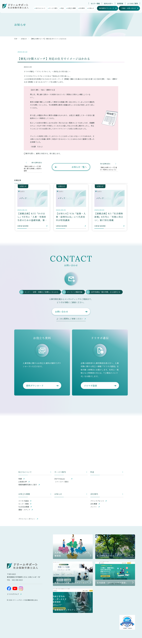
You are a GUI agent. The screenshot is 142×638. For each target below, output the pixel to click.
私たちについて (25, 472)
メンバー (93, 507)
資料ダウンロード (35, 385)
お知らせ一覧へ (79, 166)
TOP (15, 39)
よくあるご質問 (132, 3)
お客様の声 (22, 482)
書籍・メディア (24, 509)
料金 (92, 472)
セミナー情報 (95, 3)
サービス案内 (60, 472)
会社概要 (93, 504)
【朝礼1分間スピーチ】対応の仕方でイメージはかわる (48, 39)
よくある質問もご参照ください (69, 318)
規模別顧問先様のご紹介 (27, 484)
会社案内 (94, 494)
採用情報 (120, 3)
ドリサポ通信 (23, 501)
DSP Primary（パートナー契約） (62, 480)
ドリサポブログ (13, 594)
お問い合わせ (61, 311)
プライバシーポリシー (26, 519)
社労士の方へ (108, 3)
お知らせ (24, 39)
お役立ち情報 (24, 494)
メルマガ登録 (90, 385)
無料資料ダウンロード (106, 8)
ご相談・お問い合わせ (128, 8)
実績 (20, 479)
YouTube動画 (23, 507)
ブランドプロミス (97, 501)
